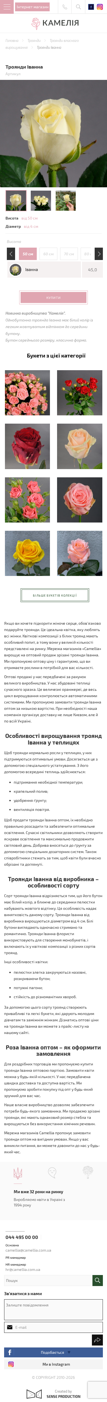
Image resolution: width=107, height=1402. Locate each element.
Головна (12, 40)
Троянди (34, 40)
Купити (53, 297)
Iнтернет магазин (33, 6)
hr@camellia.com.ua (22, 1269)
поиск (97, 1280)
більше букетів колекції (55, 595)
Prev (11, 254)
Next (98, 254)
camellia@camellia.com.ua (28, 1250)
